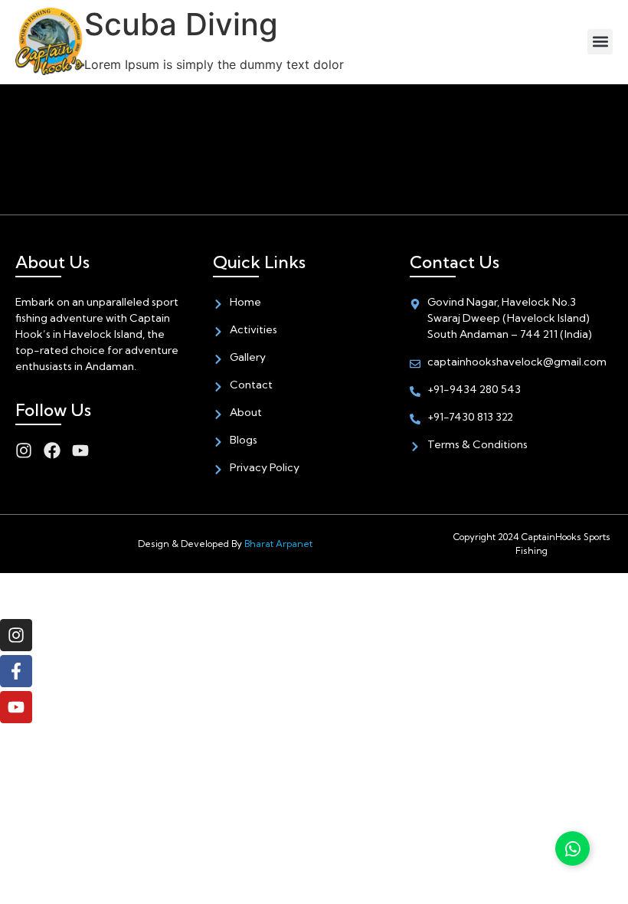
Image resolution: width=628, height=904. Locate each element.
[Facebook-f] (16, 671)
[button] (600, 41)
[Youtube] (16, 707)
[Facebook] (52, 450)
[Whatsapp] (572, 848)
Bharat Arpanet (277, 543)
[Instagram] (16, 635)
